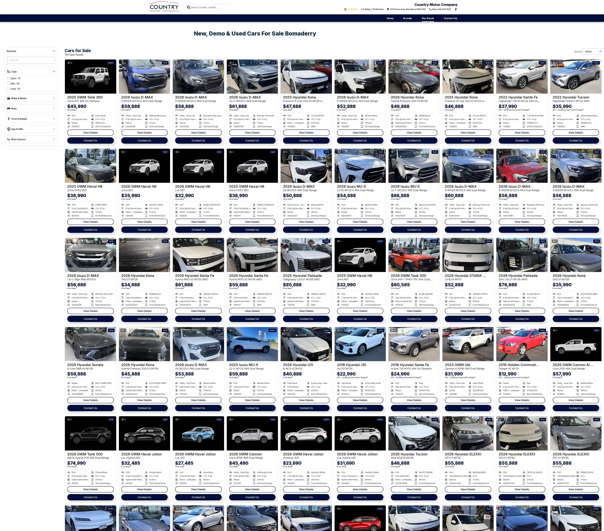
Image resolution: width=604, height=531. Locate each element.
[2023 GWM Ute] (468, 344)
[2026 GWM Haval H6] (144, 166)
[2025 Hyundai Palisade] (306, 255)
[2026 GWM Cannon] (252, 433)
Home (390, 18)
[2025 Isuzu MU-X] (252, 344)
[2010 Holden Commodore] (522, 344)
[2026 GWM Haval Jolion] (144, 433)
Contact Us (450, 18)
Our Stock (428, 18)
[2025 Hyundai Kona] (306, 77)
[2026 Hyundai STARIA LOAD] (468, 255)
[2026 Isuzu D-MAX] (144, 77)
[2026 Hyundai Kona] (414, 77)
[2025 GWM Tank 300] (90, 77)
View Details (90, 132)
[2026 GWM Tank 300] (414, 255)
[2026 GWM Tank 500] (90, 433)
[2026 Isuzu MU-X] (360, 166)
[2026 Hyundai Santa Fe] (198, 255)
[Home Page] (164, 7)
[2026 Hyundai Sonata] (90, 344)
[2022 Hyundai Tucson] (576, 77)
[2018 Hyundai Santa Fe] (414, 344)
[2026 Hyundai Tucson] (414, 433)
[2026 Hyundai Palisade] (522, 255)
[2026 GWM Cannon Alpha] (576, 344)
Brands (407, 18)
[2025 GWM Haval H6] (90, 166)
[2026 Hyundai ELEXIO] (468, 433)
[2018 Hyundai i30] (360, 344)
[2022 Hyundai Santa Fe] (522, 77)
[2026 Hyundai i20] (306, 344)
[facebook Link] (456, 9)
